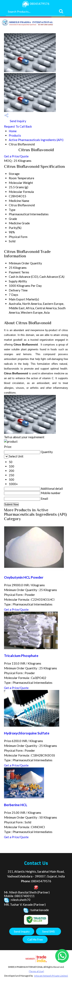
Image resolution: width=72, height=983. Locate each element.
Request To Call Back (18, 126)
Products (15, 135)
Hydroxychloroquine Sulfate (26, 733)
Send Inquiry (17, 121)
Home (13, 131)
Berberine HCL (15, 805)
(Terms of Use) (36, 971)
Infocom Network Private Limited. (51, 975)
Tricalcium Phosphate (21, 656)
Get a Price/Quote (16, 156)
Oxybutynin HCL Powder (23, 577)
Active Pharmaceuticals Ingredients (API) (36, 140)
